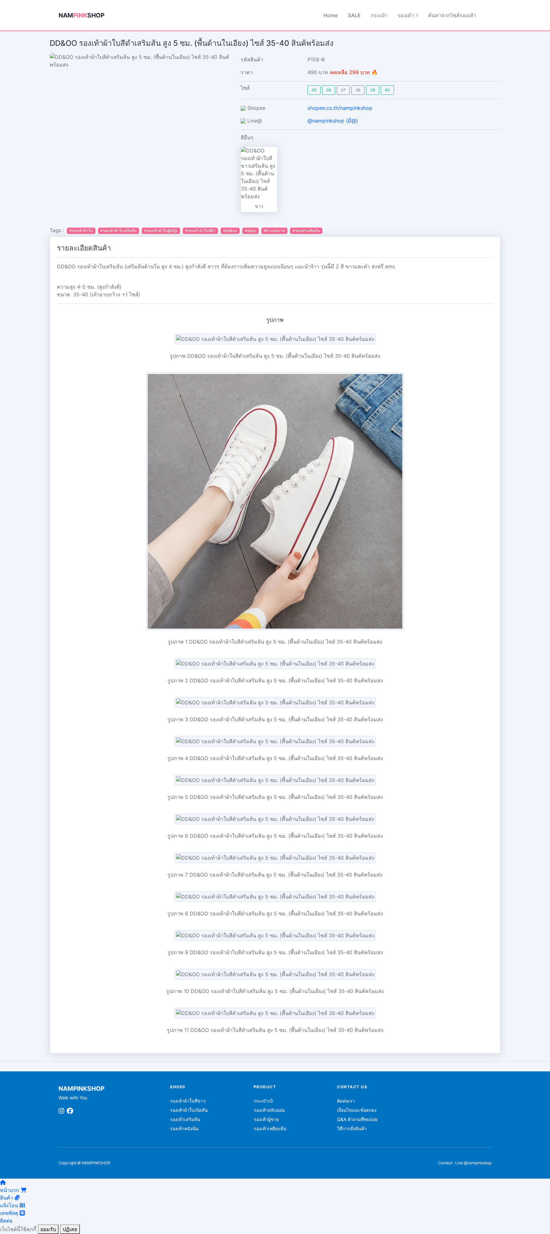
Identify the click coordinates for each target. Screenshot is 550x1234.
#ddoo (250, 230)
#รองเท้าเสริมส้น (306, 230)
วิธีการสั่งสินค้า (352, 1128)
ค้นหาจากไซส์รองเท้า (452, 15)
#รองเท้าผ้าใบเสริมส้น (118, 230)
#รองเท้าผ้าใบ (81, 230)
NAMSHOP (81, 15)
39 (372, 90)
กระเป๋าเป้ (263, 1101)
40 (387, 90)
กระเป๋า (379, 15)
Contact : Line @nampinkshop (464, 1162)
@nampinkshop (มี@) (332, 120)
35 (314, 90)
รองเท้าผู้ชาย (266, 1119)
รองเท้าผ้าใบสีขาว (188, 1101)
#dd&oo (230, 230)
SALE (354, 15)
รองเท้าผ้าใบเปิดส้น (189, 1110)
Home (330, 15)
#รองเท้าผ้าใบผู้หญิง (161, 230)
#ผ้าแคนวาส (274, 230)
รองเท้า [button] (406, 15)
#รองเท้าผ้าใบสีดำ (200, 230)
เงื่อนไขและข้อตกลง (357, 1110)
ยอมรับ (48, 1229)
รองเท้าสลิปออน (269, 1110)
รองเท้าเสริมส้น (185, 1119)
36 (328, 90)
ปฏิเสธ (70, 1229)
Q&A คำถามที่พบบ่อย (357, 1119)
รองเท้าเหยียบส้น (270, 1128)
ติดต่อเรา (346, 1101)
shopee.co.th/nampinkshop (339, 108)
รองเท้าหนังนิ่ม (184, 1128)
